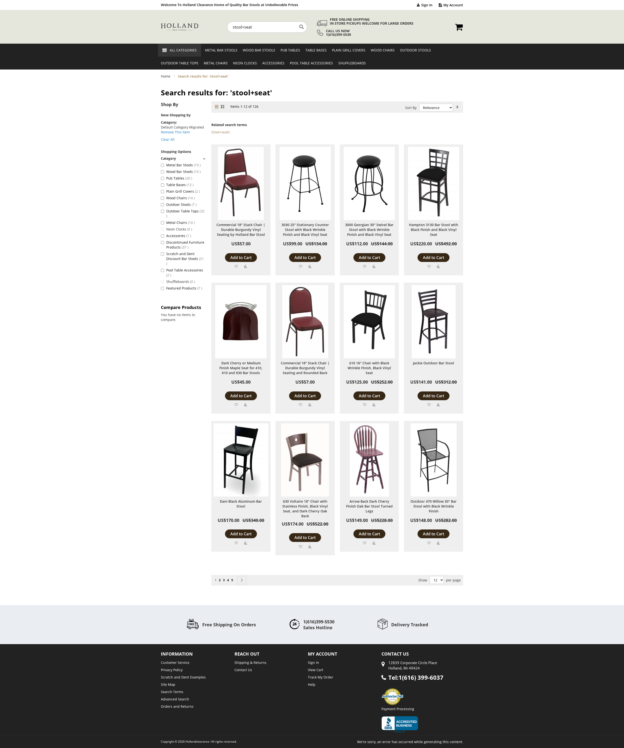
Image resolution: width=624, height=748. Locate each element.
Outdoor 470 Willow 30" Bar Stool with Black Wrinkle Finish (433, 506)
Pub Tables (179, 178)
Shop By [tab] (169, 104)
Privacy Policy (172, 670)
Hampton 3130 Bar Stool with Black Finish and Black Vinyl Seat (433, 229)
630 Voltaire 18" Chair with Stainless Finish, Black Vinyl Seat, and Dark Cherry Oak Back (305, 508)
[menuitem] (219, 50)
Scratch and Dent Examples (183, 677)
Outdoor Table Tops (185, 213)
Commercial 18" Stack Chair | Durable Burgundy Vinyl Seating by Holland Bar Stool (240, 229)
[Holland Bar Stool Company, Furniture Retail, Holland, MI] (399, 724)
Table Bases (180, 184)
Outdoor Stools (181, 204)
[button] (236, 266)
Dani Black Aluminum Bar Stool (241, 504)
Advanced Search (175, 699)
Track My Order (320, 677)
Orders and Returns (177, 706)
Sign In (426, 5)
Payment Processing (397, 709)
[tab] (183, 158)
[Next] (241, 580)
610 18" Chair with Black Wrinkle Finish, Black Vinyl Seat (369, 368)
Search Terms (172, 691)
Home (166, 76)
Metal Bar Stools (183, 165)
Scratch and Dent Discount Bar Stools (185, 258)
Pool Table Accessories (184, 272)
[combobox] (267, 27)
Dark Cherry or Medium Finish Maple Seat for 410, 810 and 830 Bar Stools (240, 368)
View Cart (315, 670)
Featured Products (184, 288)
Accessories (178, 235)
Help (311, 684)
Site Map (168, 684)
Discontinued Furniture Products (185, 244)
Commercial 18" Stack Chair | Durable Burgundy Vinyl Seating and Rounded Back (305, 368)
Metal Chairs (180, 222)
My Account (453, 5)
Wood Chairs (180, 198)
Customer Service (175, 662)
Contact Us (243, 670)
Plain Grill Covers (183, 191)
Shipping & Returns (250, 662)
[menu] (312, 57)
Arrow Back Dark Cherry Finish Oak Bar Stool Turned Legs (369, 506)
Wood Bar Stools (183, 171)
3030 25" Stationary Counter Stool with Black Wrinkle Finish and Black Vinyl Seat (305, 229)
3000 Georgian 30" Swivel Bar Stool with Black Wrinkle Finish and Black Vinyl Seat (369, 229)
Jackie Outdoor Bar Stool (433, 363)
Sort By (411, 107)
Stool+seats (220, 132)
